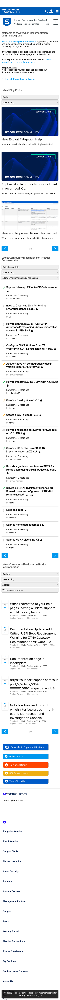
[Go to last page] (30, 248)
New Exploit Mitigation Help (22, 139)
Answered (4, 287)
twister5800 (14, 393)
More (47, 24)
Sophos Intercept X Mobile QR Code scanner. (32, 287)
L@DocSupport (15, 459)
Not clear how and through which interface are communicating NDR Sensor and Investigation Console (32, 711)
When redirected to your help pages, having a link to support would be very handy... (32, 608)
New (55, 21)
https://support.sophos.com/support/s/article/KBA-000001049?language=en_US (34, 684)
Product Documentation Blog (26, 24)
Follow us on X (16, 756)
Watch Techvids (17, 781)
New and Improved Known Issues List (29, 233)
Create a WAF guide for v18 (22, 415)
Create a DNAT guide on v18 (22, 400)
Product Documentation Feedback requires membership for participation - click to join (30, 994)
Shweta (12, 517)
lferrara (12, 408)
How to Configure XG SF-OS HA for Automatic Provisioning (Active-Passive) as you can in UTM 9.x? (31, 327)
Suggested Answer (4, 364)
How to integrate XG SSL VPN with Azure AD (32, 381)
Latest (17, 295)
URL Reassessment (19, 773)
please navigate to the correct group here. (26, 61)
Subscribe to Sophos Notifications (27, 747)
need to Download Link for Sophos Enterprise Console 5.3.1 (26, 307)
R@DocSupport (15, 298)
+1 (29, 495)
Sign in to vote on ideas (5, 601)
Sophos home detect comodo (23, 524)
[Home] (15, 11)
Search (46, 11)
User (51, 11)
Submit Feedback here (18, 79)
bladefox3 (13, 338)
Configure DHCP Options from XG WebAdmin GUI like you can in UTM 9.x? (29, 347)
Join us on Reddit (18, 765)
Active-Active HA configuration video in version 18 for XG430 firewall (29, 365)
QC (10, 316)
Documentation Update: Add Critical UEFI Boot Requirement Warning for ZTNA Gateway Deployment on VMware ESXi (33, 635)
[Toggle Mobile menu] (56, 11)
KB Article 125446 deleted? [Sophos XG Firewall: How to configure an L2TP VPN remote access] (29, 491)
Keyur (11, 502)
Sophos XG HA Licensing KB (22, 539)
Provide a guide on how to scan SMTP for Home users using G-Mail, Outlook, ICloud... (31, 468)
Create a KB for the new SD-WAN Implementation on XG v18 (25, 449)
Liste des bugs (15, 509)
